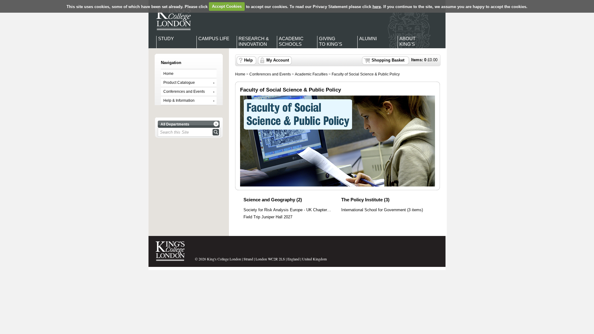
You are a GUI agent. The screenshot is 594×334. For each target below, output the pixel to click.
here (376, 6)
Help (248, 60)
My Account (277, 60)
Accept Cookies (227, 6)
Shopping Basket (388, 60)
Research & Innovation (254, 41)
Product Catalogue (179, 82)
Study (166, 38)
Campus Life (213, 38)
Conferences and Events (184, 91)
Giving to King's (330, 41)
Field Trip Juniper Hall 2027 (267, 217)
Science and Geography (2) (272, 199)
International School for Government (373, 210)
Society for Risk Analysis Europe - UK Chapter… (287, 210)
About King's (407, 41)
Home (168, 73)
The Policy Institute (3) (365, 199)
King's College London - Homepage (171, 18)
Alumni (368, 38)
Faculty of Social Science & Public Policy (366, 74)
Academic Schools (291, 41)
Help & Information (179, 100)
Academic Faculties (311, 74)
